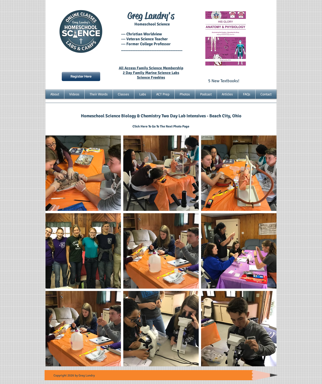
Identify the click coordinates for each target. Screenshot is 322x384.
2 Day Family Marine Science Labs (151, 72)
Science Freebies (151, 77)
